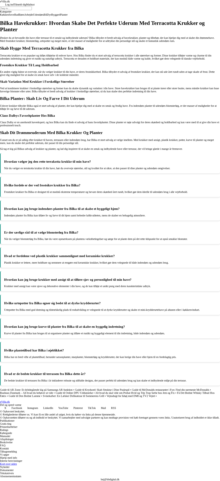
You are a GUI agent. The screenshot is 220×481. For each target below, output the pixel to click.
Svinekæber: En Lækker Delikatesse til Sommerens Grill (73, 396)
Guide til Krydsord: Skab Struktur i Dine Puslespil (102, 389)
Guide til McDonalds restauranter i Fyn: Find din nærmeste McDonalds (170, 389)
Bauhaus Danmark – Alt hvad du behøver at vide (26, 392)
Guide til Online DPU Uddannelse (74, 392)
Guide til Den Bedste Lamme (24, 396)
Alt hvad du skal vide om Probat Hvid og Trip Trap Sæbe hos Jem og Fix (135, 392)
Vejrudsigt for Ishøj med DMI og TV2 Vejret (131, 396)
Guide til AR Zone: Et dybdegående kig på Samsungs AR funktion (36, 389)
